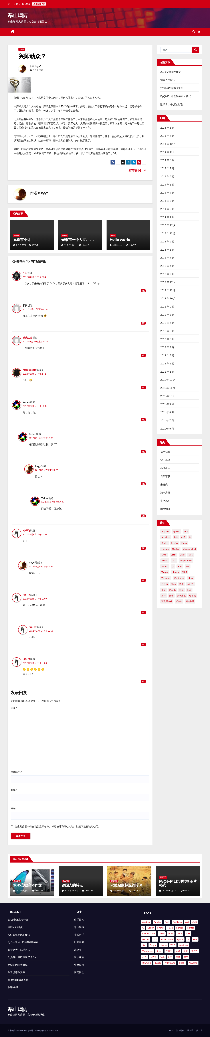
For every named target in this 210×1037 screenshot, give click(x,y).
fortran (165, 549)
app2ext (165, 531)
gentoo (175, 549)
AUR (183, 537)
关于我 (199, 1030)
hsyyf (38, 66)
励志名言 (28, 337)
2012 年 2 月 (167, 363)
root (180, 566)
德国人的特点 (167, 80)
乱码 (173, 584)
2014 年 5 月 (167, 184)
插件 (163, 595)
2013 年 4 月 (167, 266)
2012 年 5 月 (167, 339)
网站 (13, 808)
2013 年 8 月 (167, 249)
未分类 (21, 49)
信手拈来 (165, 452)
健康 (181, 584)
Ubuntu (175, 572)
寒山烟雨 (18, 15)
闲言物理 (165, 509)
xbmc (190, 578)
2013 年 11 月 (167, 233)
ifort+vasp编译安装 (18, 980)
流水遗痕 (180, 1030)
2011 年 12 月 (167, 380)
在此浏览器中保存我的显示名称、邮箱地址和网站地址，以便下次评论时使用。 (58, 826)
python (164, 566)
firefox (174, 543)
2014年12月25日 (170, 891)
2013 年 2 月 (167, 274)
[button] (193, 31)
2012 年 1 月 (167, 371)
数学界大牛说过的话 (171, 104)
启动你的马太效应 (18, 964)
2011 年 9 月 (167, 404)
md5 (190, 554)
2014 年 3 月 (167, 201)
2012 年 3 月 (167, 355)
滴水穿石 (165, 492)
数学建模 (181, 595)
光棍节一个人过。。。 (78, 239)
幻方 (189, 589)
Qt (173, 566)
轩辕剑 (179, 601)
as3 (176, 537)
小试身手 (165, 468)
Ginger (39, 891)
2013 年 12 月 (168, 225)
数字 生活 (13, 987)
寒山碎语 (165, 460)
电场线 (192, 595)
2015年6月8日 (23, 891)
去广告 (190, 584)
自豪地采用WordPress (18, 1030)
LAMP (164, 554)
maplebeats (29, 370)
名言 (163, 589)
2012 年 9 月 (167, 306)
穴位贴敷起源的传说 (171, 88)
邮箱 (14, 790)
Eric (25, 273)
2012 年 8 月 (167, 314)
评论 (14, 708)
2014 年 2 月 (167, 209)
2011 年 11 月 (167, 388)
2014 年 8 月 (167, 160)
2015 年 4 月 (167, 136)
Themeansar (52, 1030)
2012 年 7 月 (167, 323)
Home (170, 1030)
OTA (174, 560)
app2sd (176, 531)
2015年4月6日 (120, 891)
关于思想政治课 (16, 972)
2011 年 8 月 (167, 412)
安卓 (181, 589)
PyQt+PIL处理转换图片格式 (175, 96)
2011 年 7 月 (167, 420)
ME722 (164, 560)
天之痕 (172, 589)
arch (186, 531)
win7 (184, 572)
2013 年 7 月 (167, 258)
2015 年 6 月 (167, 127)
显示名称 (16, 771)
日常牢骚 (165, 476)
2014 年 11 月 (167, 152)
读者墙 (190, 1030)
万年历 (164, 584)
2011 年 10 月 (167, 396)
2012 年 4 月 (167, 347)
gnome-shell (189, 549)
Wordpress (179, 578)
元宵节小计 (136, 170)
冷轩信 (26, 530)
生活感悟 (165, 500)
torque (164, 572)
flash (184, 543)
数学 (171, 595)
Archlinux (165, 537)
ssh (187, 566)
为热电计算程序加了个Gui (22, 957)
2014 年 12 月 (168, 144)
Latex (173, 554)
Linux (182, 554)
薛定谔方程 (166, 601)
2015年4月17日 (72, 891)
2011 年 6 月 (167, 428)
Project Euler (186, 560)
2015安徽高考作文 (170, 72)
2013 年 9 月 (167, 241)
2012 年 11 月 (167, 290)
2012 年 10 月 (168, 298)
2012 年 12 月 (168, 282)
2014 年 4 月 (167, 193)
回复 (143, 291)
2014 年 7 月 (167, 168)
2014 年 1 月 (167, 217)
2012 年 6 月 (167, 331)
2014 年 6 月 (167, 176)
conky (164, 543)
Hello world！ (122, 239)
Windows (165, 578)
